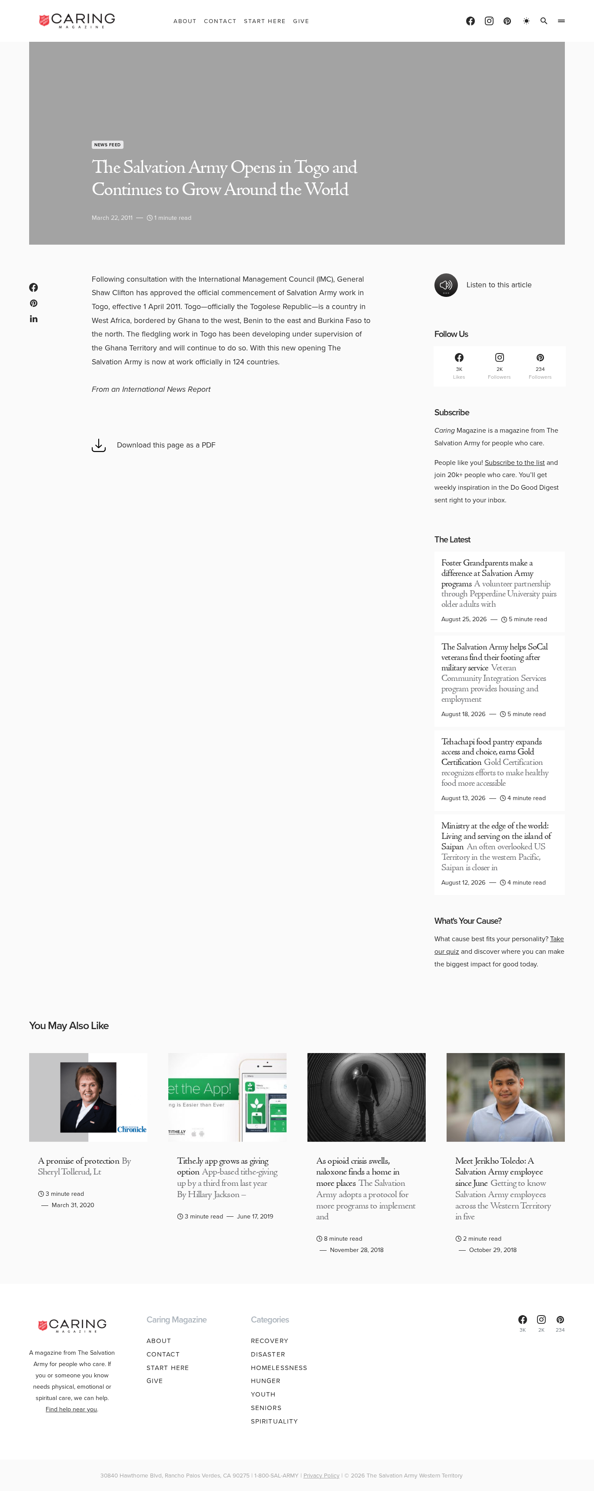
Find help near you (71, 1409)
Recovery (270, 1341)
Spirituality (275, 1421)
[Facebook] (470, 21)
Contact (163, 1354)
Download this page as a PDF (166, 445)
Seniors (266, 1408)
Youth (263, 1394)
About (159, 1341)
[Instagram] (489, 21)
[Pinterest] (507, 21)
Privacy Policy (322, 1475)
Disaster (268, 1354)
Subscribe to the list (515, 463)
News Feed (107, 144)
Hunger (266, 1381)
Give (155, 1381)
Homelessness (279, 1368)
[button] (526, 21)
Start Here (168, 1368)
